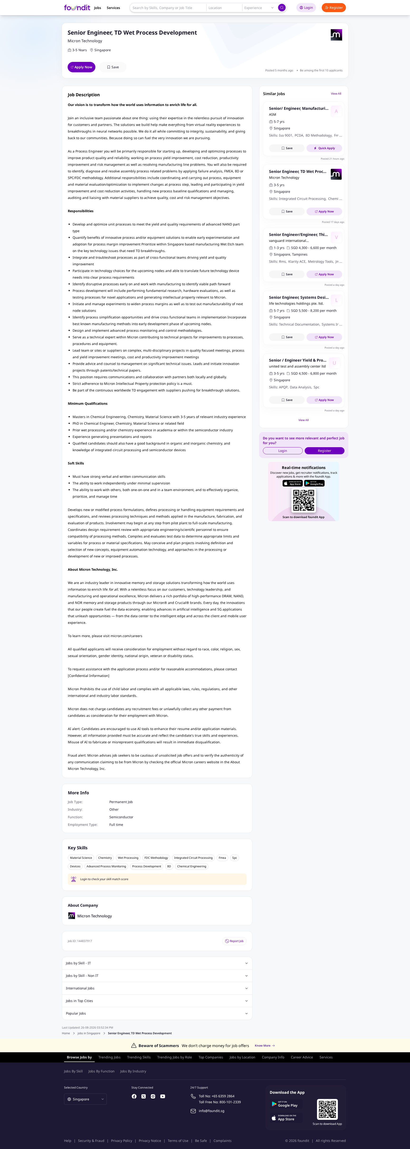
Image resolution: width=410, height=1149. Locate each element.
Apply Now (83, 67)
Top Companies (211, 1057)
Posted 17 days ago (333, 222)
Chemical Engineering (191, 866)
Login (308, 7)
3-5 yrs (279, 185)
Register (336, 7)
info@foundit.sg (211, 1110)
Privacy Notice (150, 1140)
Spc (234, 858)
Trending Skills (139, 1057)
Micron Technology (85, 40)
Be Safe (201, 1140)
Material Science (81, 858)
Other (114, 809)
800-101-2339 (230, 1102)
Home (66, 1033)
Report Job (236, 941)
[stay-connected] (134, 1096)
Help (67, 1140)
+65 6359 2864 (223, 1096)
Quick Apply (326, 148)
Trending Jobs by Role (174, 1057)
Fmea (222, 858)
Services (113, 7)
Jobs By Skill (73, 1071)
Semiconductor (121, 817)
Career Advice (302, 1057)
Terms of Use (178, 1140)
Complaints (223, 1140)
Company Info (273, 1057)
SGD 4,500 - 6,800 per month (314, 373)
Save (115, 67)
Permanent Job (121, 802)
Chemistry (105, 858)
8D (169, 866)
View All (336, 94)
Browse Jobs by (79, 1057)
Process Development (146, 866)
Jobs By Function (102, 1071)
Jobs (97, 7)
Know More (262, 1046)
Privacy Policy (121, 1140)
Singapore (102, 50)
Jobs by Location (242, 1057)
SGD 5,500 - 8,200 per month (314, 310)
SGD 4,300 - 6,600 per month (314, 247)
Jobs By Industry (133, 1071)
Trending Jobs (109, 1057)
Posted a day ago (334, 284)
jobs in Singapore (89, 1033)
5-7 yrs (279, 121)
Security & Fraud (91, 1140)
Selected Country (76, 1087)
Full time (116, 824)
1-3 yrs (279, 247)
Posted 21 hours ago (332, 158)
